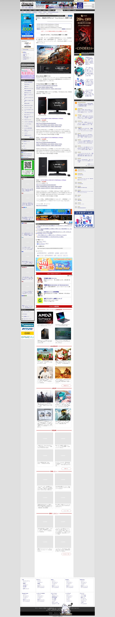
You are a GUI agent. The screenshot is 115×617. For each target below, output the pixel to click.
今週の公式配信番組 (27, 90)
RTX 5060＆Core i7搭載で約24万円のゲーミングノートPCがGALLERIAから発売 (63, 325)
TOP (23, 10)
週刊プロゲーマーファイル (28, 88)
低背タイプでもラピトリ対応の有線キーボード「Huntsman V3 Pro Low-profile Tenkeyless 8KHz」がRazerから (63, 341)
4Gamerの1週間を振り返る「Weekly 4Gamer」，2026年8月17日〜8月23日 (44, 463)
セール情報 (54, 598)
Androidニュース (55, 595)
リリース (60, 255)
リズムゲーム (83, 601)
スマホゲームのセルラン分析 (28, 98)
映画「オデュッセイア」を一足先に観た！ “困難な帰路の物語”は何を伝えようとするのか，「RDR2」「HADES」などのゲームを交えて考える (27, 190)
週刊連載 (24, 586)
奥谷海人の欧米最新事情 (28, 82)
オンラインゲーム (26, 580)
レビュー (25, 56)
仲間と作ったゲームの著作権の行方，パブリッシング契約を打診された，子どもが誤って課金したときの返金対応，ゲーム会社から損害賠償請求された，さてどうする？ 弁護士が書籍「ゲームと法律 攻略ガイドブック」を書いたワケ (45, 424)
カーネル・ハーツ (81, 204)
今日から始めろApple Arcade (29, 112)
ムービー (25, 58)
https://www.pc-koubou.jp (41, 205)
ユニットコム (25, 49)
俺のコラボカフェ (27, 114)
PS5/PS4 (35, 10)
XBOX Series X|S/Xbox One (27, 153)
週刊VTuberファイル (27, 92)
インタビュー (25, 584)
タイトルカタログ (40, 587)
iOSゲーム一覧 (55, 602)
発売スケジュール (40, 586)
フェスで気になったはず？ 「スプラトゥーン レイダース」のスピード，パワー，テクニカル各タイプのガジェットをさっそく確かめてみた (27, 248)
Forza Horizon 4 (42, 243)
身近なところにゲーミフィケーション (28, 131)
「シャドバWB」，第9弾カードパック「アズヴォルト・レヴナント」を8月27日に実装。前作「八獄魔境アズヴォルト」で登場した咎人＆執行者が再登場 (85, 123)
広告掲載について (26, 316)
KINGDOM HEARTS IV (82, 207)
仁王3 (79, 196)
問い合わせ (40, 0)
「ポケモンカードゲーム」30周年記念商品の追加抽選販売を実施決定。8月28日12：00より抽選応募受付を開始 (85, 104)
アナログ (68, 10)
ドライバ (24, 148)
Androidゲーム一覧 (55, 603)
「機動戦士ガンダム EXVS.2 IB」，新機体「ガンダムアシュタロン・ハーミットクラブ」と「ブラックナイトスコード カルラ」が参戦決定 (85, 129)
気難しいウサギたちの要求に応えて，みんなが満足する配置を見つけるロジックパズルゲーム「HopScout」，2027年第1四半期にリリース (63, 363)
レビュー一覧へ (66, 510)
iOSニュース (54, 594)
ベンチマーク (69, 601)
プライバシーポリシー (27, 311)
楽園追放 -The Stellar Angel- (82, 187)
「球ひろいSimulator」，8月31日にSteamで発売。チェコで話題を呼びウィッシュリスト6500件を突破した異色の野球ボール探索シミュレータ (63, 381)
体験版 (24, 583)
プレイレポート (55, 582)
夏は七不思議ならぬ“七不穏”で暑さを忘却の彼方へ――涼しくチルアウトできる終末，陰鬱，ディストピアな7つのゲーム (27, 218)
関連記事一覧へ (70, 224)
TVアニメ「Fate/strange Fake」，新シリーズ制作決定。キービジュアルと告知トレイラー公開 (85, 160)
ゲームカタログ (84, 603)
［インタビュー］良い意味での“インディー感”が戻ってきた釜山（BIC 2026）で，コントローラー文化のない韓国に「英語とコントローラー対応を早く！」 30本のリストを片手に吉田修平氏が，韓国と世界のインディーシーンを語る (27, 292)
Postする (67, 15)
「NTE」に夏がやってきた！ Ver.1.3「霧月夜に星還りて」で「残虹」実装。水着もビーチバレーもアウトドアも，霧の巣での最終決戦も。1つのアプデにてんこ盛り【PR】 (63, 405)
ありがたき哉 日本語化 (28, 128)
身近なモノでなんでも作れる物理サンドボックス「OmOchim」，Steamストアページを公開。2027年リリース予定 (45, 362)
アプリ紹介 (54, 599)
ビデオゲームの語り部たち (28, 121)
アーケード (82, 593)
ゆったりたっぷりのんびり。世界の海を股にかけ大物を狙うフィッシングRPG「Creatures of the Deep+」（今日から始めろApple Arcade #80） (63, 464)
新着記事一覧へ (66, 385)
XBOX (30, 10)
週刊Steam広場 (26, 103)
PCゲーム (24, 152)
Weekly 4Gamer (26, 84)
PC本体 (57, 253)
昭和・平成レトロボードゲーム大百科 (28, 117)
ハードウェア (59, 10)
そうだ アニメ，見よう (28, 107)
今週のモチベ (26, 86)
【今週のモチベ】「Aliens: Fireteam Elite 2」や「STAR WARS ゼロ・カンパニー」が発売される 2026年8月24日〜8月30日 (45, 446)
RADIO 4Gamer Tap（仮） (28, 105)
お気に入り (81, 0)
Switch (40, 10)
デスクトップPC (64, 253)
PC (26, 10)
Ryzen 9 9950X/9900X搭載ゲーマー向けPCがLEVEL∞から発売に (50, 236)
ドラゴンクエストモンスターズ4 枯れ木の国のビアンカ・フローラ (85, 179)
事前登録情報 (54, 597)
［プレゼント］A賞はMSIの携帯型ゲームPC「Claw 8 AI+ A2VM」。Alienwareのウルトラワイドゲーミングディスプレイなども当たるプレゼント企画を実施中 (85, 142)
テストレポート (26, 57)
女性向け (49, 10)
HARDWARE (51, 253)
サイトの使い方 (33, 0)
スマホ (44, 10)
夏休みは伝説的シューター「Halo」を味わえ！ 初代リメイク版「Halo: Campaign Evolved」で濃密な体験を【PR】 (62, 422)
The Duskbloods (80, 183)
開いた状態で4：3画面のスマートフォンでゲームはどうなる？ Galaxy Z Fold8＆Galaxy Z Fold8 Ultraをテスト (63, 505)
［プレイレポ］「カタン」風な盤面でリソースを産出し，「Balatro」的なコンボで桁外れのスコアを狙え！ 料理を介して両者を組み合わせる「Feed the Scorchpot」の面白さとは (45, 488)
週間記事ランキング (26, 141)
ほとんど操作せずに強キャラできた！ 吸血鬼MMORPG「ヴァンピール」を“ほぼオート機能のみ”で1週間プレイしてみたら (27, 234)
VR (53, 10)
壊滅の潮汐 (80, 200)
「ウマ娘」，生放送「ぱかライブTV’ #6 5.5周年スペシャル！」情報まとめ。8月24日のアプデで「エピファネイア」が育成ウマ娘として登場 (85, 117)
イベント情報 (83, 595)
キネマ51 (25, 133)
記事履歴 (86, 0)
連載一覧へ (32, 137)
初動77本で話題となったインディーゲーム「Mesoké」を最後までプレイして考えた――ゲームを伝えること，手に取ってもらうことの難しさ (27, 262)
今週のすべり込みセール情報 (28, 101)
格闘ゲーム (83, 597)
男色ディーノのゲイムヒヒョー (28, 95)
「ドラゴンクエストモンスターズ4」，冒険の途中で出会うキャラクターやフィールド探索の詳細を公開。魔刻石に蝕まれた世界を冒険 (85, 154)
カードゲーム (83, 598)
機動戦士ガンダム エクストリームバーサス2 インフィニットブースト (85, 192)
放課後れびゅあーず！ (28, 135)
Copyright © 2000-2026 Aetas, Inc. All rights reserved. (57, 614)
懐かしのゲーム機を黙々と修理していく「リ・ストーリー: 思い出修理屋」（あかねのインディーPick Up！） (63, 446)
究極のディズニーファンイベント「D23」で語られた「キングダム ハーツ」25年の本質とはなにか (27, 306)
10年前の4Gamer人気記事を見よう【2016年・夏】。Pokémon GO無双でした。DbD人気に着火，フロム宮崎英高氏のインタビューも (27, 204)
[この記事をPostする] (64, 15)
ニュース (25, 53)
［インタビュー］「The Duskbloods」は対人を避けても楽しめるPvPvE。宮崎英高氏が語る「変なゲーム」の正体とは (63, 549)
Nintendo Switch (25, 157)
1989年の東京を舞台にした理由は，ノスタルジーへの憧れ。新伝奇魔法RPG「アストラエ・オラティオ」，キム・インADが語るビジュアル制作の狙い (27, 278)
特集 (24, 55)
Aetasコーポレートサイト (27, 318)
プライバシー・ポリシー (58, 612)
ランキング (92, 0)
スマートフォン (54, 593)
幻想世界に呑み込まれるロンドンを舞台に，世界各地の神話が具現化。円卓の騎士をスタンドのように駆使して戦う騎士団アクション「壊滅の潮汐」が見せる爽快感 (45, 506)
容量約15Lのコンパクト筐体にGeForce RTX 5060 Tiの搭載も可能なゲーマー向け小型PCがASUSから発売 (45, 341)
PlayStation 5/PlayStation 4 (27, 155)
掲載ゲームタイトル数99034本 (27, 6)
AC (64, 10)
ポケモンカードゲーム (82, 170)
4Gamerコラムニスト (27, 119)
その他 (82, 602)
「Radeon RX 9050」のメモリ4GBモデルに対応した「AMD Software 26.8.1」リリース (45, 325)
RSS (21, 0)
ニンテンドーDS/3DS (41, 593)
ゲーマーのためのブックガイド (28, 110)
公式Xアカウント (27, 0)
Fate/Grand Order (80, 174)
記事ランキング (26, 588)
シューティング (84, 599)
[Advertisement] (54, 567)
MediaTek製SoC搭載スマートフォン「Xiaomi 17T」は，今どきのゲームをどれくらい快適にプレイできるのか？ (63, 487)
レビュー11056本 (25, 7)
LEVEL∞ (27, 45)
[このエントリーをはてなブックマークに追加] (71, 16)
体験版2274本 (30, 7)
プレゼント (25, 143)
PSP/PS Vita (82, 579)
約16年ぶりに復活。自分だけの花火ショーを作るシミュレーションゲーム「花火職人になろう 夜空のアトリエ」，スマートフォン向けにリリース (85, 111)
